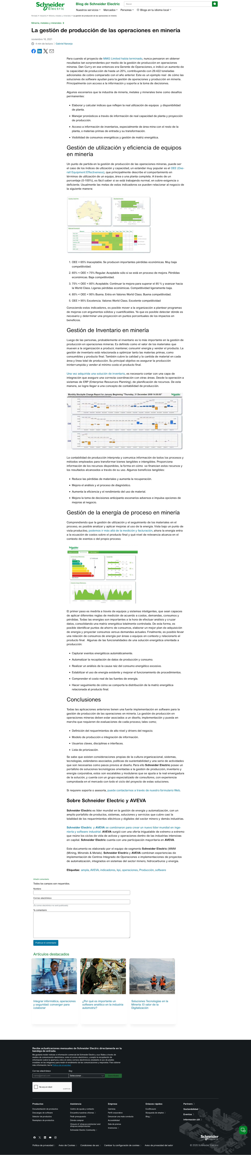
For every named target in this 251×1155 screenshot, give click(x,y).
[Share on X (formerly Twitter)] (45, 52)
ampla (85, 870)
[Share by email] (51, 52)
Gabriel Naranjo (64, 44)
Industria (43, 16)
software (160, 870)
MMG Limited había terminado (122, 58)
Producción (146, 870)
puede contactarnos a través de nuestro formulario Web (143, 790)
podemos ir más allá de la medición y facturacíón (120, 530)
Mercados (109, 9)
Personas (126, 9)
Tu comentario (40, 910)
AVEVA (94, 870)
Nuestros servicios (87, 9)
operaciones (130, 870)
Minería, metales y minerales (60, 16)
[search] (215, 4)
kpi (119, 870)
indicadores (107, 870)
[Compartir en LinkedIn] (39, 52)
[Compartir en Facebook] (33, 52)
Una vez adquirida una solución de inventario (96, 373)
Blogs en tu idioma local (154, 9)
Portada (34, 16)
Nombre (37, 889)
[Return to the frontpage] (50, 6)
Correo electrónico (42, 898)
